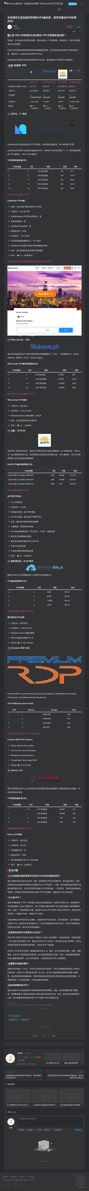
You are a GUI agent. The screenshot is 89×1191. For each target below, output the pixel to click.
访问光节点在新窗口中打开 (18, 194)
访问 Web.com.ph (49, 82)
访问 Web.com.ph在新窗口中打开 (21, 393)
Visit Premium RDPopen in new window (23, 733)
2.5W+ (26, 1057)
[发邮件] (21, 1185)
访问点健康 (62, 82)
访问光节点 (34, 82)
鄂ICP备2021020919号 (27, 1180)
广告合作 (22, 1177)
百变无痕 (17, 1180)
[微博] (15, 1185)
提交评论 (78, 1130)
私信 (78, 27)
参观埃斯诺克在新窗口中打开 (19, 828)
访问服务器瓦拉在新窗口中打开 (20, 611)
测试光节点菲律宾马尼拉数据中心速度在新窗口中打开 (29, 261)
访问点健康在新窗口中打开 (18, 490)
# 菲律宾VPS (13, 1020)
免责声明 (14, 1177)
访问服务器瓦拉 (75, 82)
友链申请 (5, 1177)
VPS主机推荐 (15, 1016)
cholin (15, 26)
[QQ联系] (10, 1185)
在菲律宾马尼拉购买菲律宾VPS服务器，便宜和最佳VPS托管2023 (41, 19)
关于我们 (31, 1177)
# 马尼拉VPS (25, 1020)
